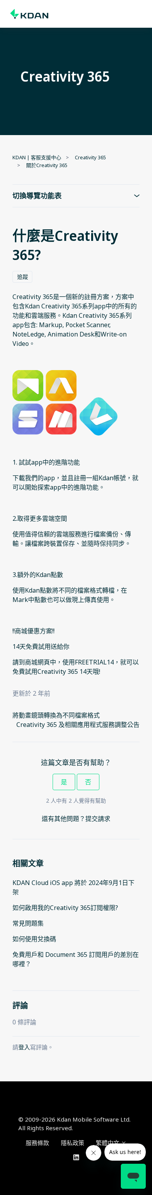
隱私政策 (72, 1143)
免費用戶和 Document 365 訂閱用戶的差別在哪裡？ (75, 959)
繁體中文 (108, 1143)
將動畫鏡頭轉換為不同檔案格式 (56, 715)
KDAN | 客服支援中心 (36, 157)
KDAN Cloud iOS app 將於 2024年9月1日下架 (73, 887)
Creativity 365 (90, 157)
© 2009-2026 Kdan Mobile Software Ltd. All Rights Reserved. (74, 1123)
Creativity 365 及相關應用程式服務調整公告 (78, 724)
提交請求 (97, 818)
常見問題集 (28, 923)
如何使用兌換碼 (34, 939)
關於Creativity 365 (46, 165)
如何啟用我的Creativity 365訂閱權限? (65, 907)
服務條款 (37, 1143)
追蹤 (22, 276)
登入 (24, 1047)
